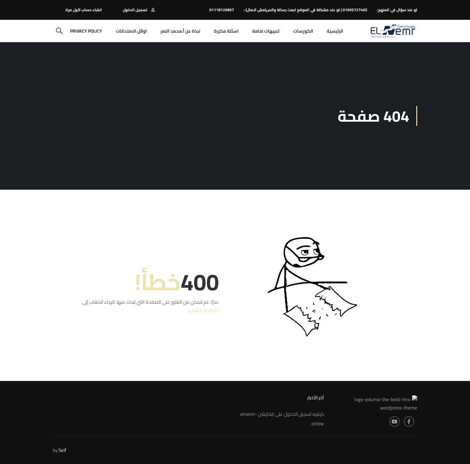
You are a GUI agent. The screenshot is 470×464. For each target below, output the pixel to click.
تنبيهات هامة (265, 31)
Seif (62, 450)
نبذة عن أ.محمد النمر (180, 31)
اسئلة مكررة (226, 31)
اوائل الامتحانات (131, 31)
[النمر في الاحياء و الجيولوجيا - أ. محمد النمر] (392, 31)
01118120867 (221, 9)
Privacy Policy (86, 31)
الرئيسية (335, 31)
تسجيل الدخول (135, 9)
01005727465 (355, 9)
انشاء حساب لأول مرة (84, 9)
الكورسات (303, 31)
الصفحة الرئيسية (203, 310)
